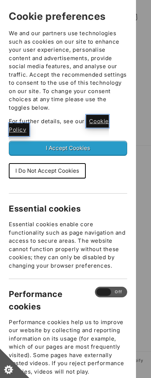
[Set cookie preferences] (14, 363)
